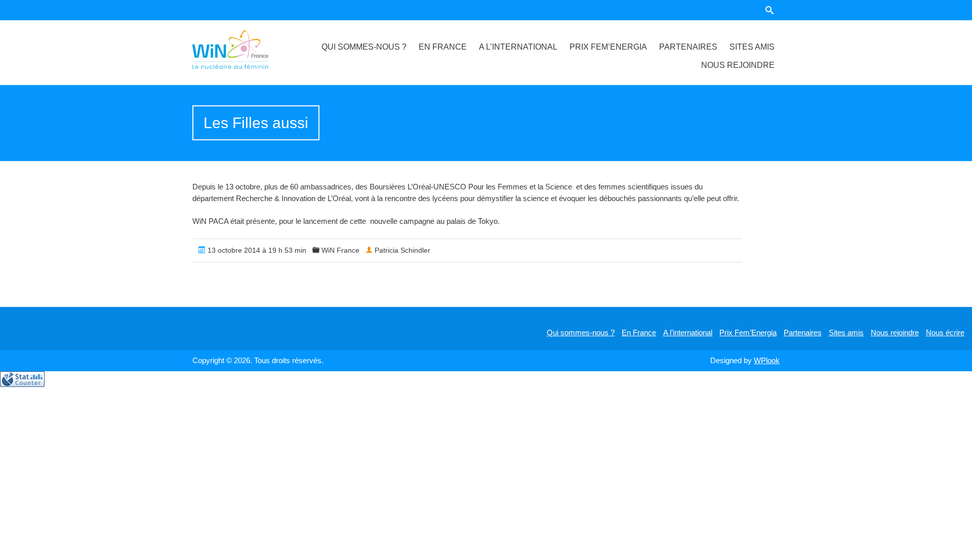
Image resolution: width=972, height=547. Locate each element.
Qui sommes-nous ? (364, 47)
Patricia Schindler (402, 250)
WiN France (340, 250)
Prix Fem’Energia (608, 47)
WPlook (767, 360)
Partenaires (688, 47)
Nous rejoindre (738, 65)
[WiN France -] (242, 49)
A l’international (518, 47)
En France (443, 47)
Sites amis (752, 47)
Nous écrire (945, 332)
